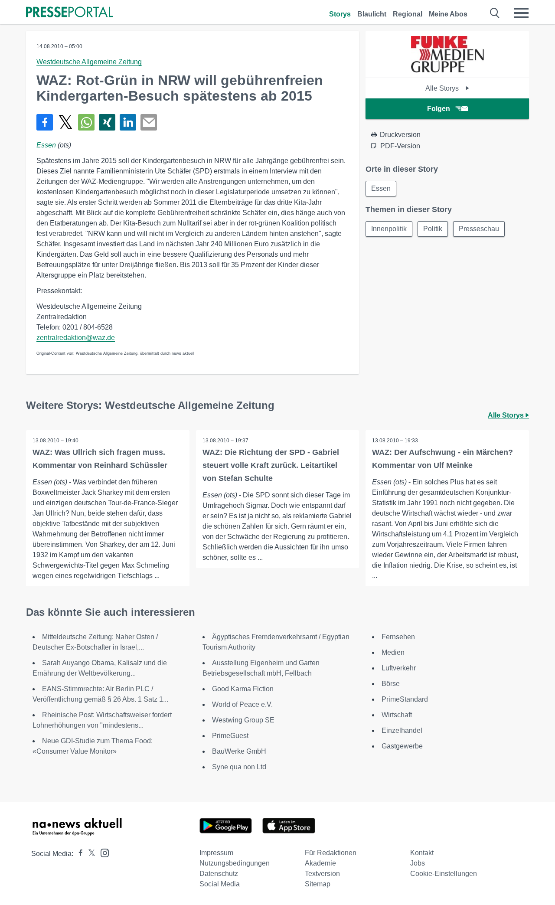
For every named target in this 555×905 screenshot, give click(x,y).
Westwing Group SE (243, 720)
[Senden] (148, 122)
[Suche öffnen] (495, 13)
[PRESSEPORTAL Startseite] (69, 12)
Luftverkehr (399, 668)
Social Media (219, 884)
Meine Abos (448, 14)
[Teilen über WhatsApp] (86, 122)
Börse (391, 683)
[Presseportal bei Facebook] (78, 853)
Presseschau (479, 228)
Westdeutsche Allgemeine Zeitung (89, 61)
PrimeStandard (405, 699)
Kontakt (422, 852)
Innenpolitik (389, 228)
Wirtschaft (397, 715)
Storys (340, 14)
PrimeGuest (230, 735)
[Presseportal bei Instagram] (102, 852)
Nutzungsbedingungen (234, 863)
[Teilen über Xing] (107, 122)
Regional (407, 14)
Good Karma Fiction (243, 689)
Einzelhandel (402, 730)
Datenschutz (218, 873)
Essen (46, 145)
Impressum (216, 852)
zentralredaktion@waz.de (75, 337)
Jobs (417, 863)
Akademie (320, 863)
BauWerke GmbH (239, 751)
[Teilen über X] (65, 122)
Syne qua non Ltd (239, 767)
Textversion (322, 873)
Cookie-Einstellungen (443, 873)
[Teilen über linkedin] (128, 122)
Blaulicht (371, 14)
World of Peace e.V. (242, 704)
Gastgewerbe (402, 746)
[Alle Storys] (447, 70)
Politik (432, 228)
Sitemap (317, 884)
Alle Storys (442, 88)
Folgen (438, 108)
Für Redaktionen (330, 852)
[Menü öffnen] (521, 13)
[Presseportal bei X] (89, 853)
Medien (393, 652)
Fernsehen (398, 636)
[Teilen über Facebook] (44, 122)
